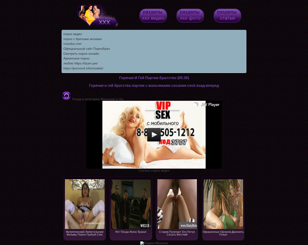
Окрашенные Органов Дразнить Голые (223, 233)
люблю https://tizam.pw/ (80, 63)
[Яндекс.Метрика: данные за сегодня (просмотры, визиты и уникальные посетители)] (154, 243)
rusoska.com (72, 43)
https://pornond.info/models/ (83, 68)
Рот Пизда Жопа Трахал (130, 231)
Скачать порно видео (154, 170)
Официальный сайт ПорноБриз (86, 48)
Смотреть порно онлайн (81, 53)
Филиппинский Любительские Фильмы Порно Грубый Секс (85, 233)
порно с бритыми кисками (82, 39)
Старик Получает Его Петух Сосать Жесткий (177, 233)
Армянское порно (76, 58)
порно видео (72, 34)
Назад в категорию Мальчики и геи (97, 99)
